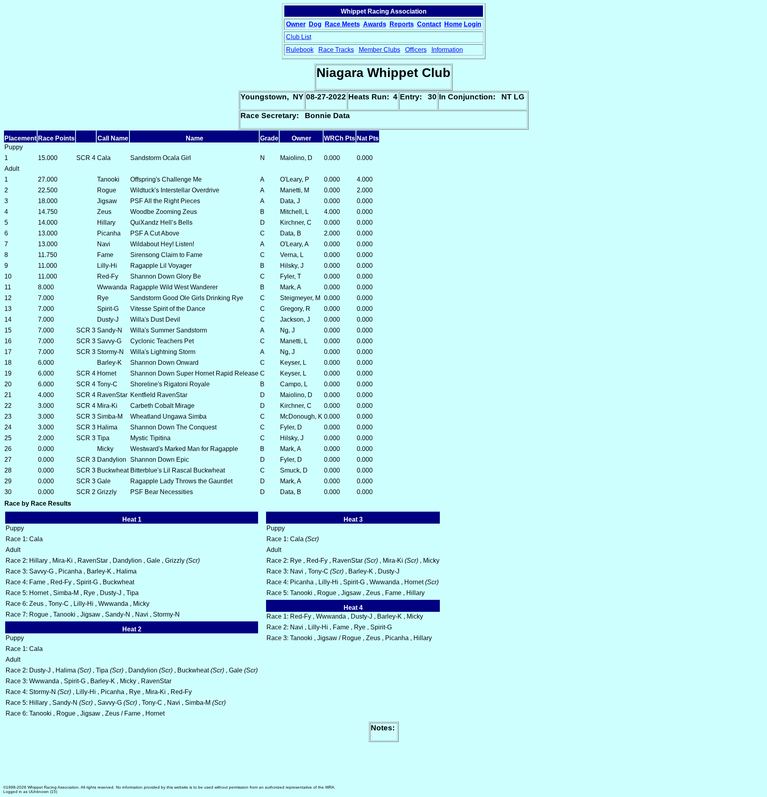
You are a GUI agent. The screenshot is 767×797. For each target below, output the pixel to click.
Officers (416, 49)
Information (447, 49)
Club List (298, 37)
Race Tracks (336, 49)
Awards (374, 24)
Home (453, 24)
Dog (315, 24)
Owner (296, 24)
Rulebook (300, 49)
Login (472, 24)
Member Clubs (379, 49)
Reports (401, 24)
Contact (429, 24)
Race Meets (342, 24)
